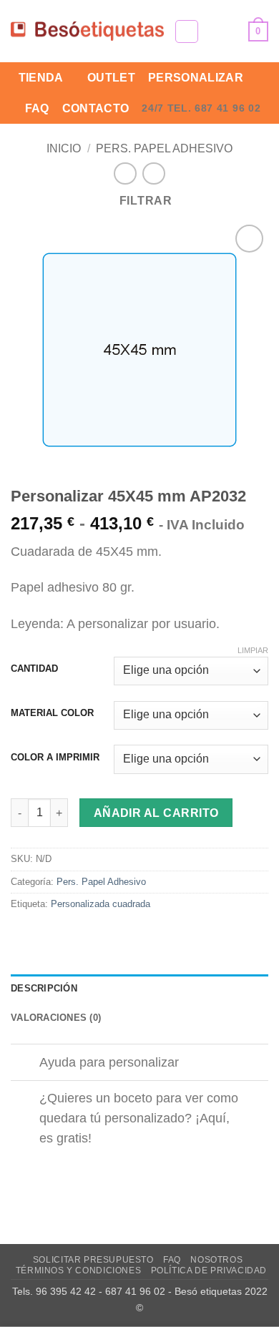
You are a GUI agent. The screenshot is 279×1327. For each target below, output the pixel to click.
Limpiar (253, 650)
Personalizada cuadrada (100, 903)
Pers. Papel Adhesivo (164, 148)
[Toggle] (25, 1064)
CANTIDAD (34, 669)
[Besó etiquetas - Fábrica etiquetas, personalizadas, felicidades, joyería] (87, 30)
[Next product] (125, 173)
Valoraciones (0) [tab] (56, 1017)
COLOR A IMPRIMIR (55, 758)
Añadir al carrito (156, 813)
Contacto (95, 108)
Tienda (41, 78)
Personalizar (195, 78)
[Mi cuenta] (207, 31)
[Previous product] (153, 173)
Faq (37, 108)
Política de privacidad (209, 1270)
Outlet (111, 78)
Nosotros (216, 1260)
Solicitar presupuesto (93, 1260)
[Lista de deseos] (231, 31)
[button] (186, 31)
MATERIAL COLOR (52, 713)
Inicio (63, 148)
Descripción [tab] (44, 988)
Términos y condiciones (78, 1270)
